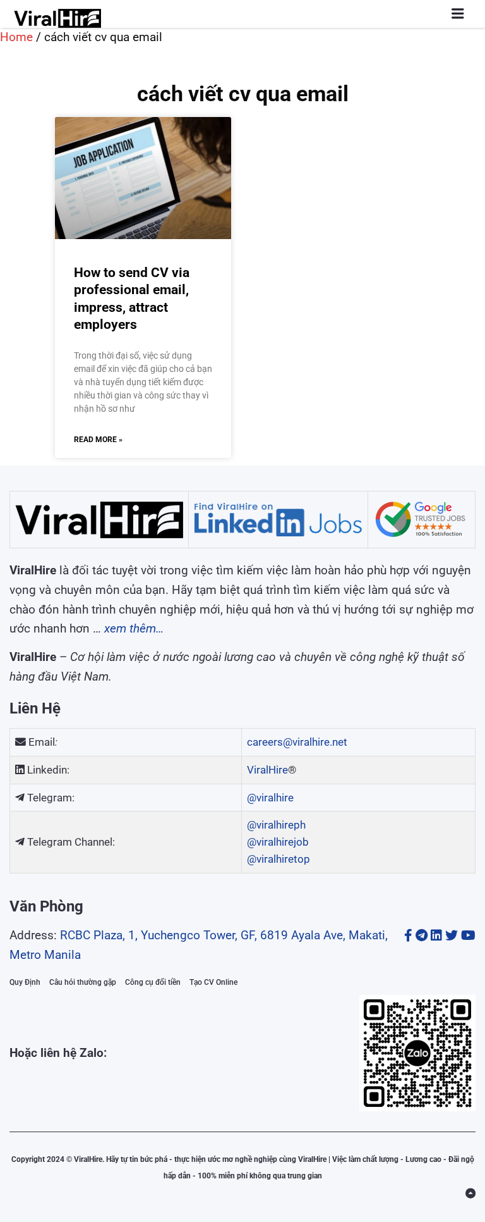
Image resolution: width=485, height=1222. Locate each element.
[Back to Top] (470, 1193)
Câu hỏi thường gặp (82, 982)
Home (16, 37)
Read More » (98, 439)
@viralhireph (276, 824)
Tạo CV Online (213, 982)
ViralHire (267, 769)
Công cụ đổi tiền (153, 982)
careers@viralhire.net (297, 742)
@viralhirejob (278, 842)
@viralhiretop (278, 859)
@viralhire (270, 797)
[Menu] (458, 13)
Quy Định (24, 982)
